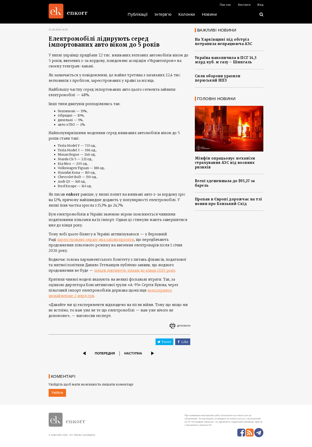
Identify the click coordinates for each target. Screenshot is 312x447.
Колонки (186, 14)
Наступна (133, 353)
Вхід (260, 4)
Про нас (225, 4)
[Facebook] (241, 432)
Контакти (244, 4)
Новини (209, 14)
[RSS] (250, 432)
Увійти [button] (57, 393)
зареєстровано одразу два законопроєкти (95, 239)
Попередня (105, 353)
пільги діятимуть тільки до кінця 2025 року (134, 270)
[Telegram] (258, 432)
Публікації (138, 14)
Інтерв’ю (163, 14)
